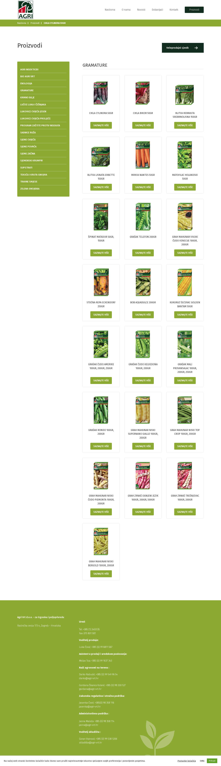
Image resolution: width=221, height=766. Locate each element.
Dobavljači (157, 9)
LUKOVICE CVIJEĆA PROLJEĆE (35, 118)
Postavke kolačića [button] (187, 761)
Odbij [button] (202, 761)
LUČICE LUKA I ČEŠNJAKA (33, 104)
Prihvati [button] (212, 761)
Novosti (141, 9)
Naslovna (110, 9)
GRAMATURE (27, 90)
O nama (126, 9)
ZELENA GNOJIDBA (29, 188)
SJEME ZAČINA (27, 153)
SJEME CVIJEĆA (27, 139)
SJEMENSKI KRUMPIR (31, 160)
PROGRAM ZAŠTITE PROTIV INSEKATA (40, 125)
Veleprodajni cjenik (177, 47)
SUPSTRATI (26, 167)
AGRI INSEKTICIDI (29, 69)
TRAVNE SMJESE (28, 181)
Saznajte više (101, 125)
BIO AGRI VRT (27, 76)
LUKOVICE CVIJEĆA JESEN (33, 111)
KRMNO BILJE (27, 97)
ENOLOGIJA (26, 83)
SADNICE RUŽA (28, 132)
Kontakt (174, 9)
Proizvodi (194, 9)
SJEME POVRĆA (28, 146)
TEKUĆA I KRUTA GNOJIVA (33, 174)
